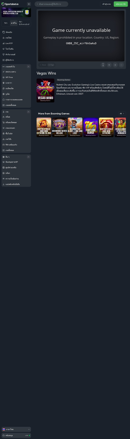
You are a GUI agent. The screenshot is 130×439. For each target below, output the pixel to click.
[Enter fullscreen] (121, 64)
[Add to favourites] (115, 64)
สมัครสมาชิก (121, 4)
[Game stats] (109, 64)
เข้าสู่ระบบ (106, 4)
